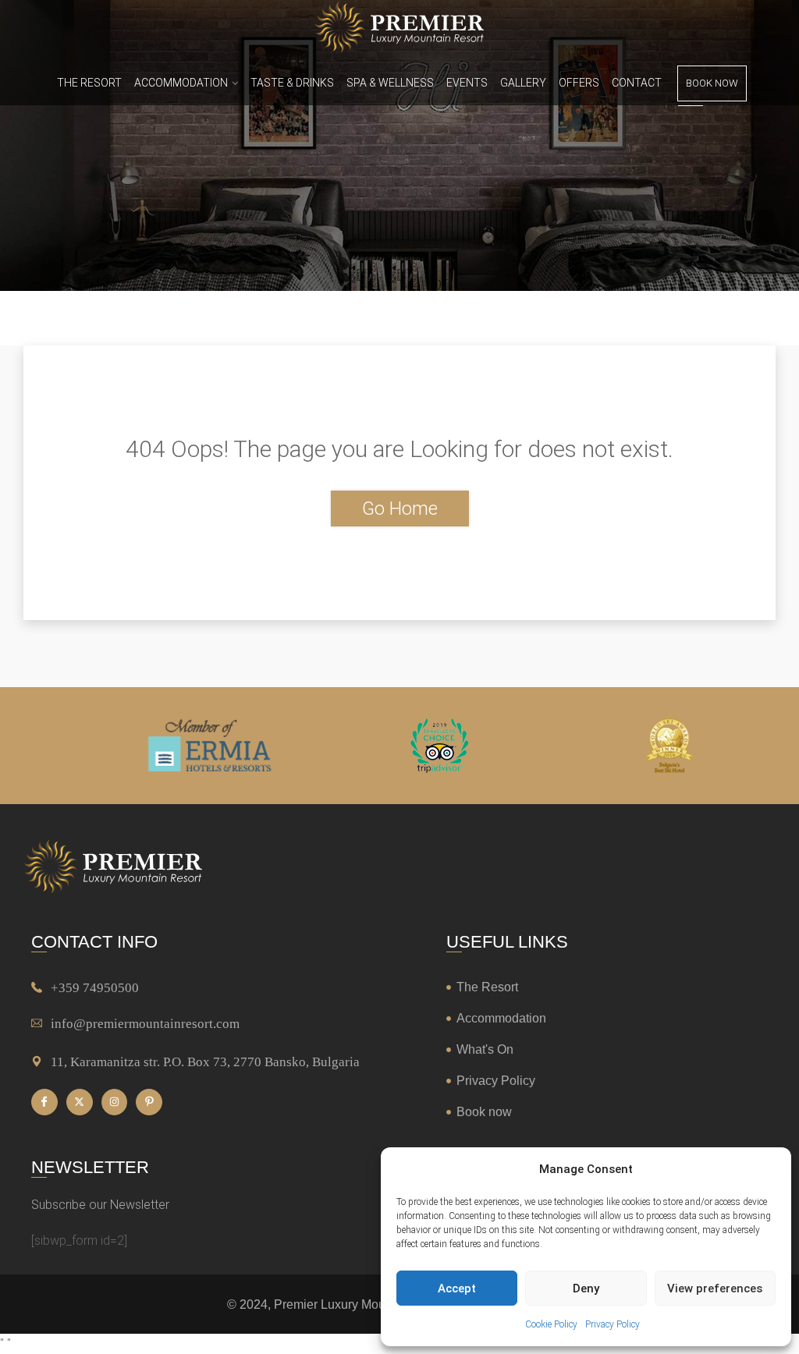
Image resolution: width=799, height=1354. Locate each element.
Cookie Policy (551, 1324)
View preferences (714, 1288)
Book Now (712, 83)
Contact (637, 82)
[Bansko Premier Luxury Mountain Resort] (399, 29)
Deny (586, 1288)
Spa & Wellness (390, 82)
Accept (457, 1288)
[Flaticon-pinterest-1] (149, 1102)
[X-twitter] (79, 1102)
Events (467, 82)
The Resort (89, 82)
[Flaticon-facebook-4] (44, 1102)
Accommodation (181, 82)
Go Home (400, 508)
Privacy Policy (612, 1324)
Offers (579, 82)
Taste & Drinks (292, 82)
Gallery (523, 82)
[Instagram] (114, 1102)
